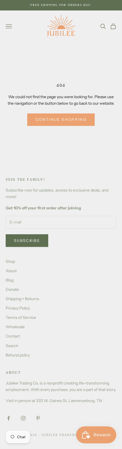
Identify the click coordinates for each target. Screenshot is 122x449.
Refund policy (18, 355)
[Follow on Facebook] (8, 418)
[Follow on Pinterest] (38, 418)
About (11, 270)
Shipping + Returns (22, 298)
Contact (13, 336)
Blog (10, 280)
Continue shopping (61, 119)
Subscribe (27, 240)
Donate (12, 289)
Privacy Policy (18, 308)
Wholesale (15, 326)
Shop (10, 261)
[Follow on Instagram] (23, 418)
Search (12, 345)
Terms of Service (21, 317)
